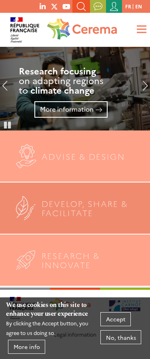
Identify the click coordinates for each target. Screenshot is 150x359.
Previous (8, 89)
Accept (116, 319)
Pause (8, 124)
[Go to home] (80, 26)
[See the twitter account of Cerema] (54, 6)
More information (67, 108)
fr (128, 6)
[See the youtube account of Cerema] (66, 6)
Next (142, 89)
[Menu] (140, 29)
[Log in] (114, 6)
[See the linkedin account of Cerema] (43, 6)
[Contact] (98, 6)
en (138, 6)
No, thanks (121, 337)
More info (27, 347)
